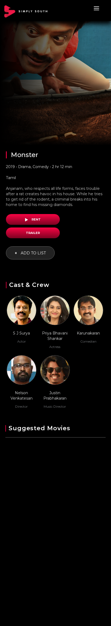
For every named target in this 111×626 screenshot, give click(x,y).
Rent (36, 219)
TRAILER (33, 233)
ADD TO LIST (30, 253)
